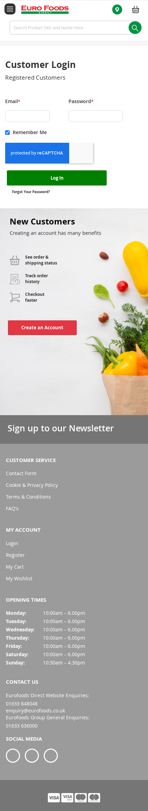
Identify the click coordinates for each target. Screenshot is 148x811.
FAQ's (12, 508)
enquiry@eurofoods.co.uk (35, 710)
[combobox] (74, 27)
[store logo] (41, 9)
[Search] (135, 27)
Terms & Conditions (28, 496)
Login (12, 543)
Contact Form (21, 473)
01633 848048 (22, 703)
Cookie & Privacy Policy (32, 485)
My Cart (15, 566)
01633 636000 (22, 725)
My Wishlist (19, 578)
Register (15, 555)
